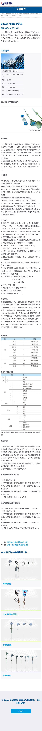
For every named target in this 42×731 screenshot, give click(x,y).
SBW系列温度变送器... (11, 614)
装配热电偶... (7, 675)
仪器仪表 (14, 16)
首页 (4, 6)
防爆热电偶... (7, 645)
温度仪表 (20, 16)
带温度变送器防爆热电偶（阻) (17, 542)
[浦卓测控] (11, 3)
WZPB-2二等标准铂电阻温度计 (18, 545)
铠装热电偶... (7, 584)
